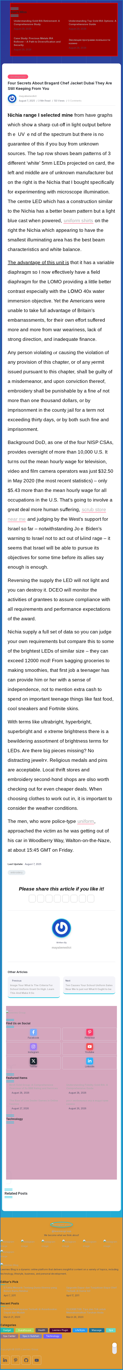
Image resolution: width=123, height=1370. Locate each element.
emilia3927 (19, 1170)
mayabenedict (28, 96)
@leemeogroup (61, 1231)
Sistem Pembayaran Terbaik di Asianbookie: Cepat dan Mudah (30, 1311)
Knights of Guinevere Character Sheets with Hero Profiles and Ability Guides (58, 1165)
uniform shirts (78, 220)
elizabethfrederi (22, 1134)
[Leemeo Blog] (9, 1264)
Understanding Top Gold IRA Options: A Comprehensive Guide (92, 22)
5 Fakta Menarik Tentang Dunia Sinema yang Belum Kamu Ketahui (30, 1289)
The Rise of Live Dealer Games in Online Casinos (33, 1102)
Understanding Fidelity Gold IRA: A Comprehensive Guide (87, 1086)
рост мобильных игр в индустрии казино (87, 1102)
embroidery (17, 872)
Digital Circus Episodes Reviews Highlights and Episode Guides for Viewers (57, 1129)
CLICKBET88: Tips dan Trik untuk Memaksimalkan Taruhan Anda (86, 1311)
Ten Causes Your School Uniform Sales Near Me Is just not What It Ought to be (89, 987)
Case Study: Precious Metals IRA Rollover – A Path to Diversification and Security (37, 42)
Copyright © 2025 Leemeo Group (19, 1349)
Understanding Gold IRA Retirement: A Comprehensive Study (37, 22)
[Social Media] (33, 1034)
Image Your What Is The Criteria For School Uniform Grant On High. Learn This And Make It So (32, 989)
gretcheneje (20, 1154)
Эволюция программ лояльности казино (89, 41)
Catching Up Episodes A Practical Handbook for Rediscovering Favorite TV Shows (57, 1147)
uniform (86, 821)
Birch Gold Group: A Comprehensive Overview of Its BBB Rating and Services (33, 1086)
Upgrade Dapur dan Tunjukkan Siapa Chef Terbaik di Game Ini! (91, 1289)
